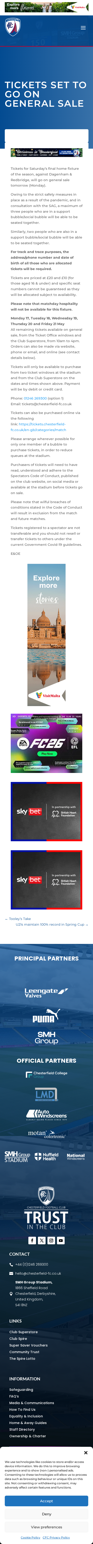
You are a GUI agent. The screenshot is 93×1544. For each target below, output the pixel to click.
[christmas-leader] (47, 156)
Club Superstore (23, 1332)
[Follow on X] (42, 1240)
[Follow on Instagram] (51, 1240)
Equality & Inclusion (26, 1416)
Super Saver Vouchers (28, 1345)
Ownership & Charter (27, 1436)
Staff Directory (22, 1429)
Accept (46, 1501)
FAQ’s (14, 1396)
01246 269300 (35, 398)
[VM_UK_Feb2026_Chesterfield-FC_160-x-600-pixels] (46, 705)
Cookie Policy (30, 1537)
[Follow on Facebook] (32, 1240)
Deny (46, 1514)
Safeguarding (21, 1389)
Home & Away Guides (28, 1422)
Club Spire (18, 1338)
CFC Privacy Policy (56, 1537)
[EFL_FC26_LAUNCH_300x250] (46, 772)
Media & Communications (31, 1403)
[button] (85, 1452)
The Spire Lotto (22, 1358)
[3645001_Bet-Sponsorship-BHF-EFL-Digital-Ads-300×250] (46, 840)
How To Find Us (22, 1409)
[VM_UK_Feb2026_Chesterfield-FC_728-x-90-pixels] (46, 11)
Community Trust (24, 1352)
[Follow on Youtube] (61, 1240)
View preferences (46, 1527)
